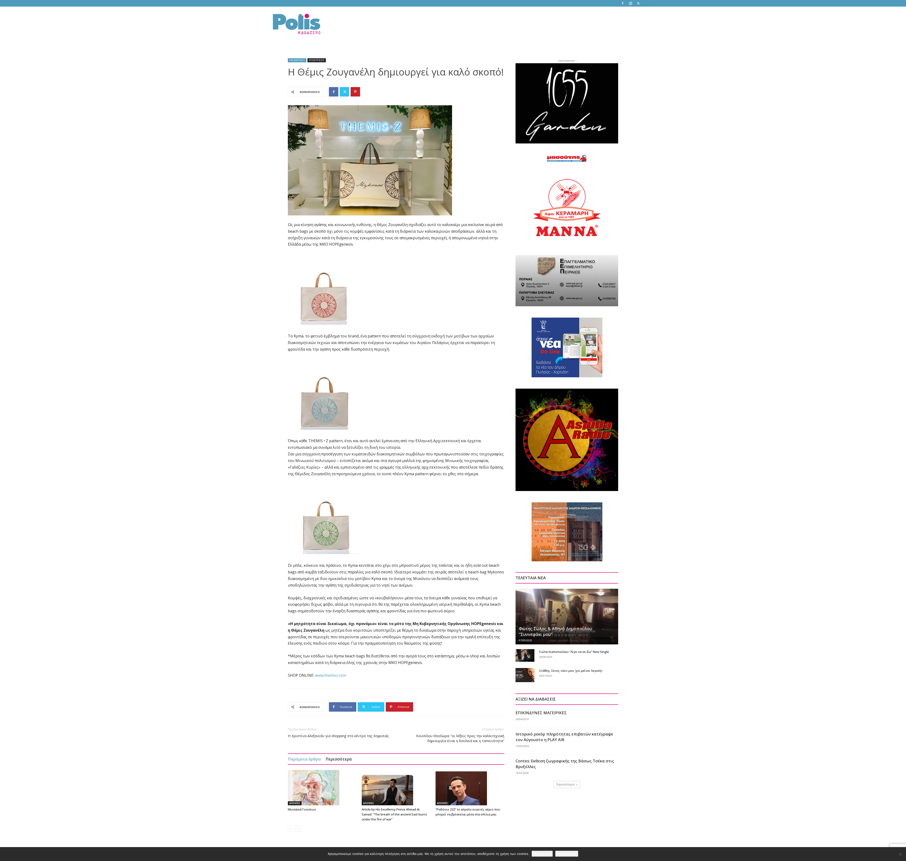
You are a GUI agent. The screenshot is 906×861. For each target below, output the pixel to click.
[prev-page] (291, 829)
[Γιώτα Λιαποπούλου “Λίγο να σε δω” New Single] (525, 655)
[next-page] (298, 829)
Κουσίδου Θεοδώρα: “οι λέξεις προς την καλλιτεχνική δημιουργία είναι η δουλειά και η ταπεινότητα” (460, 738)
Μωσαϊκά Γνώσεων (302, 809)
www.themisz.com (330, 675)
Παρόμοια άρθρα (304, 759)
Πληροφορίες (566, 854)
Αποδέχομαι (542, 854)
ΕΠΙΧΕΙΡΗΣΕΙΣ (316, 60)
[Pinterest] (355, 92)
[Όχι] (900, 854)
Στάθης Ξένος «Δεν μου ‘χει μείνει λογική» (571, 670)
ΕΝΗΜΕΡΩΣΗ (297, 60)
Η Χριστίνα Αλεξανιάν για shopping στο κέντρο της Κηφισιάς (338, 735)
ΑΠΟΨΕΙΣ (294, 803)
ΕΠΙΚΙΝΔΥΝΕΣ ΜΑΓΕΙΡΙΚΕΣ (541, 712)
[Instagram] (630, 3)
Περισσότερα (339, 759)
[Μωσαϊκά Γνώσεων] (322, 787)
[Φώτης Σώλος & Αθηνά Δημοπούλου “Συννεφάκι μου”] (567, 616)
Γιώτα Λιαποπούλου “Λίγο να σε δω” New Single (574, 652)
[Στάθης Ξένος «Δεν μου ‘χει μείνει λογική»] (525, 675)
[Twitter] (638, 3)
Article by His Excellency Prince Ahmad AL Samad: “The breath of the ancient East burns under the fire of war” (394, 814)
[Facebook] (622, 3)
